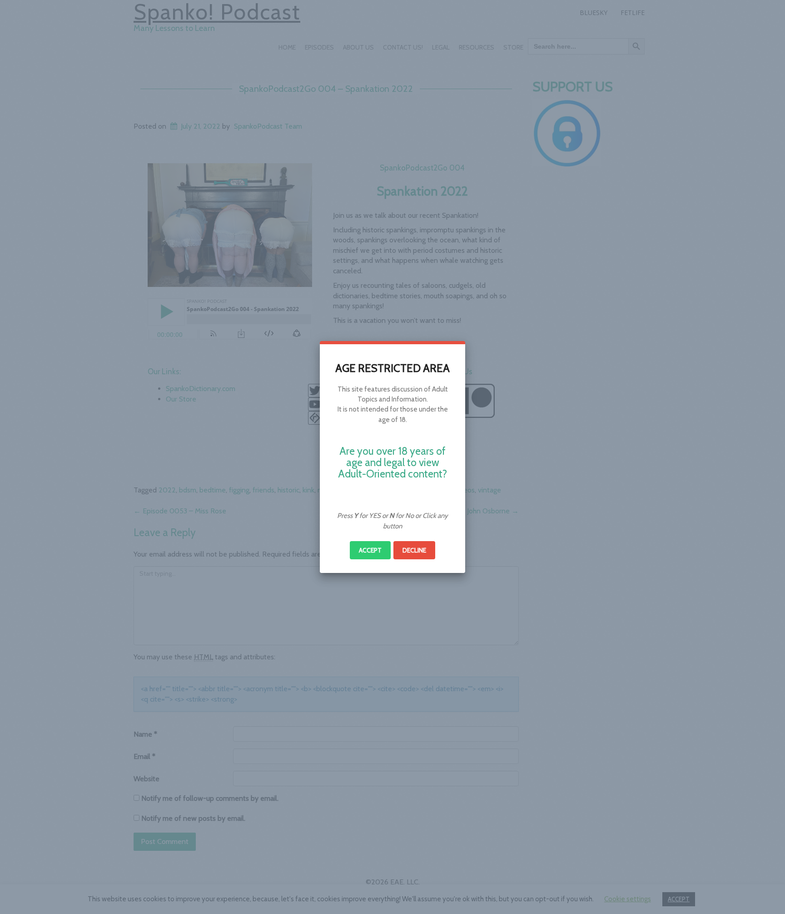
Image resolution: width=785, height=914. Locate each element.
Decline (414, 550)
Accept (370, 550)
